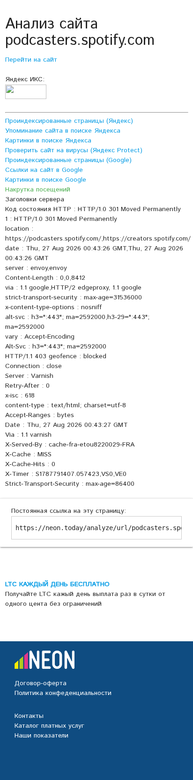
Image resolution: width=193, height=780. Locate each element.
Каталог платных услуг (49, 725)
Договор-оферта (41, 683)
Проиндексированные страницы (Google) (68, 160)
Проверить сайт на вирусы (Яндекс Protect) (73, 150)
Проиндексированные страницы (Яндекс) (69, 121)
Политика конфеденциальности (63, 693)
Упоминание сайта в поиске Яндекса (62, 130)
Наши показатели (41, 735)
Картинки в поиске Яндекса (48, 140)
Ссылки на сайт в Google (44, 170)
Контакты (29, 716)
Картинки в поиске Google (45, 179)
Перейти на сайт (31, 59)
